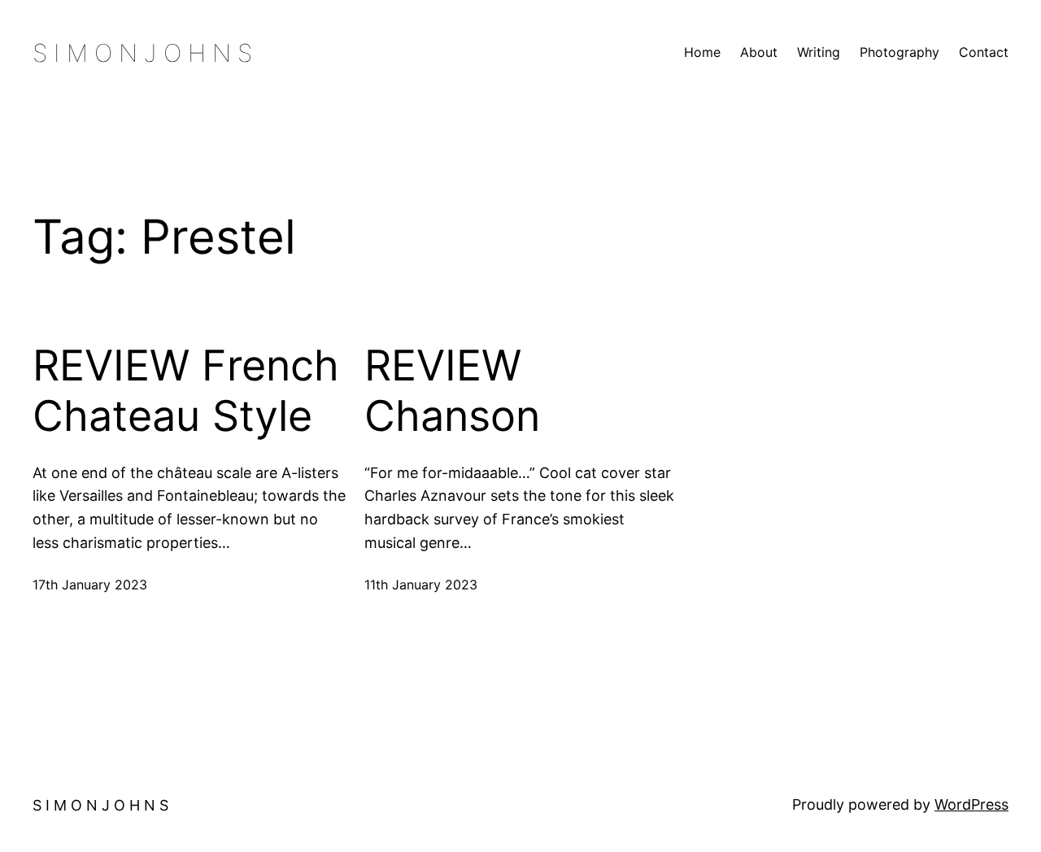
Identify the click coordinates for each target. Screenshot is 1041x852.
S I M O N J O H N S (142, 52)
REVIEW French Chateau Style (186, 391)
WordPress (971, 804)
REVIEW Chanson (452, 391)
